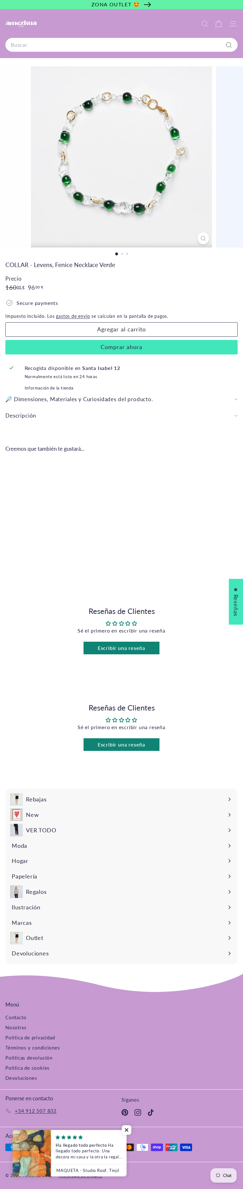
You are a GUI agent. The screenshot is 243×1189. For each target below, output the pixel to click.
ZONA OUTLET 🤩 (115, 4)
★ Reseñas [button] (236, 601)
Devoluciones (21, 1078)
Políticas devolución (29, 1058)
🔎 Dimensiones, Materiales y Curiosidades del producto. (79, 399)
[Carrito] (218, 24)
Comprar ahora (121, 346)
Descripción (20, 415)
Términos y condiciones (32, 1047)
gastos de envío (73, 316)
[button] (126, 1130)
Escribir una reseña (121, 648)
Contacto (15, 1017)
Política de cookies (27, 1068)
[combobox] (121, 45)
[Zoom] (203, 238)
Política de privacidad (30, 1037)
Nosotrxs (15, 1027)
